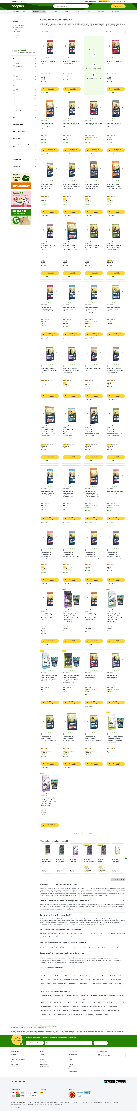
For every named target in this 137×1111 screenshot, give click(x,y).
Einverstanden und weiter (69, 136)
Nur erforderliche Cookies (69, 141)
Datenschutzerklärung (56, 127)
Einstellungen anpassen (69, 131)
